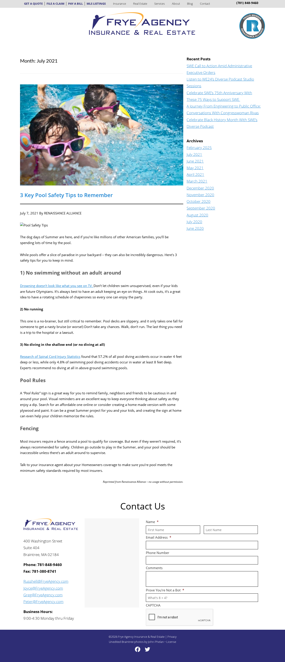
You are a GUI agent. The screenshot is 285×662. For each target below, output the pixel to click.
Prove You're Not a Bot (165, 590)
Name (152, 522)
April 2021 (195, 174)
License (171, 642)
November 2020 (200, 194)
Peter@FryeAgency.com (43, 601)
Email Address (158, 537)
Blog (190, 4)
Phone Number (157, 553)
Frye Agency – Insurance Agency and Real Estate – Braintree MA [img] (142, 23)
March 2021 (197, 181)
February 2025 (199, 147)
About (176, 4)
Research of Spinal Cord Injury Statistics (50, 356)
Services (159, 4)
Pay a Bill (75, 4)
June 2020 (195, 228)
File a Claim (55, 4)
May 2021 (195, 167)
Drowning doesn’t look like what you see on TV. (57, 285)
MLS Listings (96, 4)
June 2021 (195, 161)
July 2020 (194, 221)
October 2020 (198, 201)
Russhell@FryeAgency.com (45, 581)
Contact (205, 4)
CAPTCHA (153, 605)
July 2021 (194, 154)
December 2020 (200, 188)
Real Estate (140, 4)
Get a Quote (33, 4)
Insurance (119, 4)
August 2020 (197, 215)
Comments (154, 568)
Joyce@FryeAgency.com (43, 588)
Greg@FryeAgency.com (43, 594)
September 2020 (201, 208)
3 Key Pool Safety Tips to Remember (66, 195)
